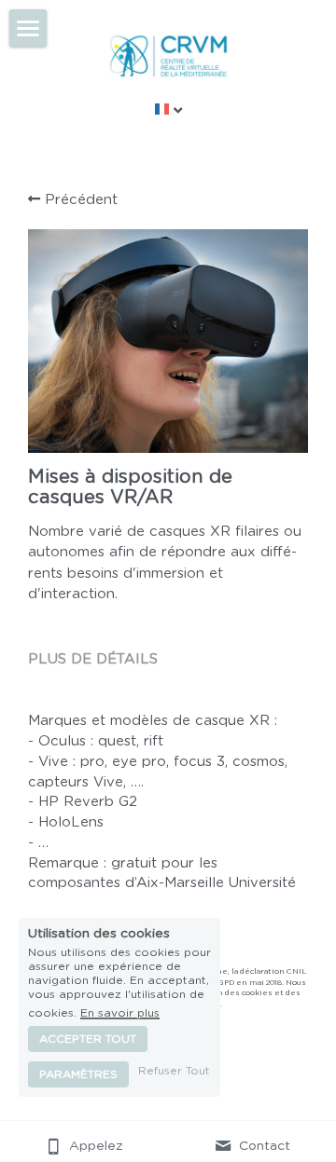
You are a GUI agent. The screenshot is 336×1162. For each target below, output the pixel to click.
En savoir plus (120, 1012)
